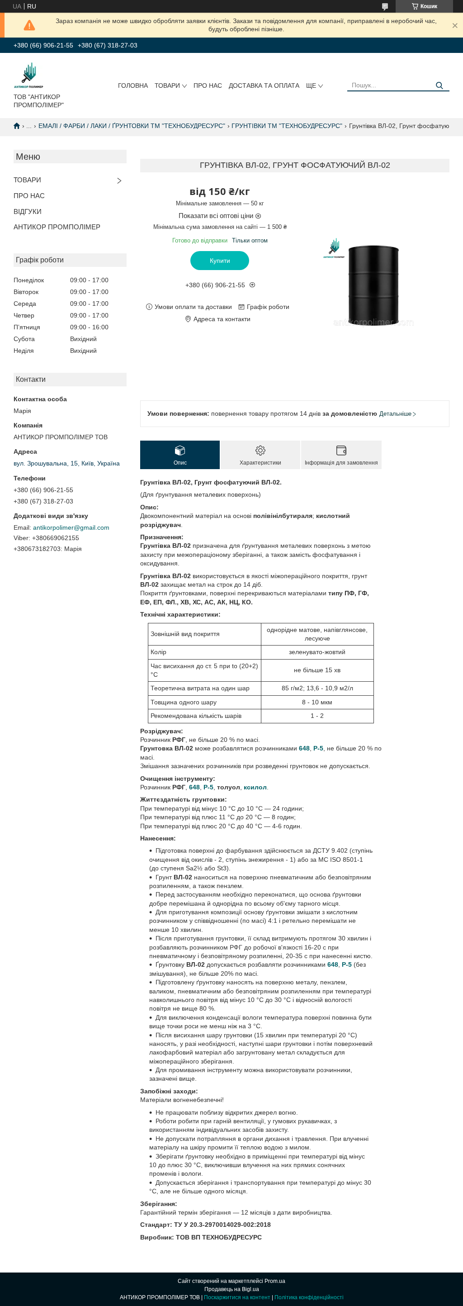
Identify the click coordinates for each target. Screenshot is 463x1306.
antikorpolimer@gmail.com (71, 527)
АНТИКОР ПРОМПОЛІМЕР (57, 227)
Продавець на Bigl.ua (231, 1289)
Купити (220, 260)
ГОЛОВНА (133, 85)
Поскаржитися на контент (237, 1297)
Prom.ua (275, 1281)
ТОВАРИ (167, 85)
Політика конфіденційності (309, 1297)
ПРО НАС (208, 85)
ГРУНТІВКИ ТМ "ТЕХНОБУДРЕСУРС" (287, 126)
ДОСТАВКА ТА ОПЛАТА (264, 85)
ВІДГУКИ (28, 211)
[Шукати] (439, 85)
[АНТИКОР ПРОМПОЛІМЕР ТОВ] (29, 74)
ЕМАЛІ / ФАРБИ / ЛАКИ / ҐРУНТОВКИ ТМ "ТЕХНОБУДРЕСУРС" (131, 126)
